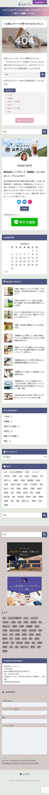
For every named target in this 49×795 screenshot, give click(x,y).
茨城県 (6, 501)
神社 (13, 497)
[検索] (42, 74)
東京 (12, 492)
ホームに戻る (25, 120)
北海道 (38, 480)
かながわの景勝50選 (16, 472)
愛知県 (6, 492)
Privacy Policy (12, 763)
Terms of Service (28, 763)
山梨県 (19, 488)
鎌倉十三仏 (25, 501)
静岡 (40, 501)
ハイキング (35, 472)
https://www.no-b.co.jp (12, 682)
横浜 (31, 492)
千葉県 (6, 484)
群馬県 (41, 497)
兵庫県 (23, 480)
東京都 (19, 492)
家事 (41, 484)
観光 (12, 501)
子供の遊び (33, 484)
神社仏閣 (20, 497)
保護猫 (10, 98)
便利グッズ (7, 480)
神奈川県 (6, 497)
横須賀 (38, 492)
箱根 (34, 497)
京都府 (27, 476)
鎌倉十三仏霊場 (13, 108)
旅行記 (10, 105)
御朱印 (39, 488)
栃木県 (25, 492)
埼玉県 (25, 484)
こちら (7, 196)
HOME (26, 774)
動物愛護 (30, 480)
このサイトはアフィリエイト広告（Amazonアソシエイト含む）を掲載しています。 (24, 11)
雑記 (9, 112)
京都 (20, 476)
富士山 (6, 488)
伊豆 (41, 476)
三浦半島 (6, 476)
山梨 (12, 488)
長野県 (34, 501)
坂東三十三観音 (13, 102)
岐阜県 (25, 488)
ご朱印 (10, 95)
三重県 (14, 476)
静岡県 (6, 505)
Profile (24, 208)
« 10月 (5, 272)
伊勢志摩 (34, 476)
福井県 (28, 497)
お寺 (5, 472)
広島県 (32, 488)
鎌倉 (18, 501)
